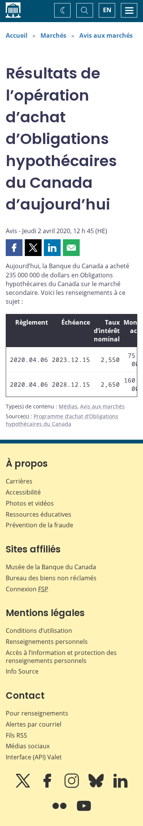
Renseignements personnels (47, 641)
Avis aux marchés (106, 35)
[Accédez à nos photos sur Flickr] (60, 811)
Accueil (16, 35)
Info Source (22, 671)
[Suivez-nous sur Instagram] (72, 786)
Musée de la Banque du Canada (51, 567)
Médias (68, 406)
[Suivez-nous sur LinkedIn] (120, 786)
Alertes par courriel (33, 724)
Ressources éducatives (38, 514)
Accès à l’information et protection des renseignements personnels (61, 656)
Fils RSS (16, 735)
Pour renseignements (37, 713)
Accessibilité (23, 492)
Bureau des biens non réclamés (51, 578)
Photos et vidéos (30, 503)
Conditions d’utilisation (39, 630)
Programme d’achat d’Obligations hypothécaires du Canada (62, 420)
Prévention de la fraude (39, 525)
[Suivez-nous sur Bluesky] (97, 786)
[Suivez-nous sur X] (23, 786)
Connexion (27, 589)
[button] (14, 247)
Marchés (53, 35)
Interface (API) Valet (34, 757)
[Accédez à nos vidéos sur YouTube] (83, 811)
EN (107, 10)
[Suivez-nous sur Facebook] (48, 786)
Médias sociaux (28, 746)
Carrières (19, 481)
